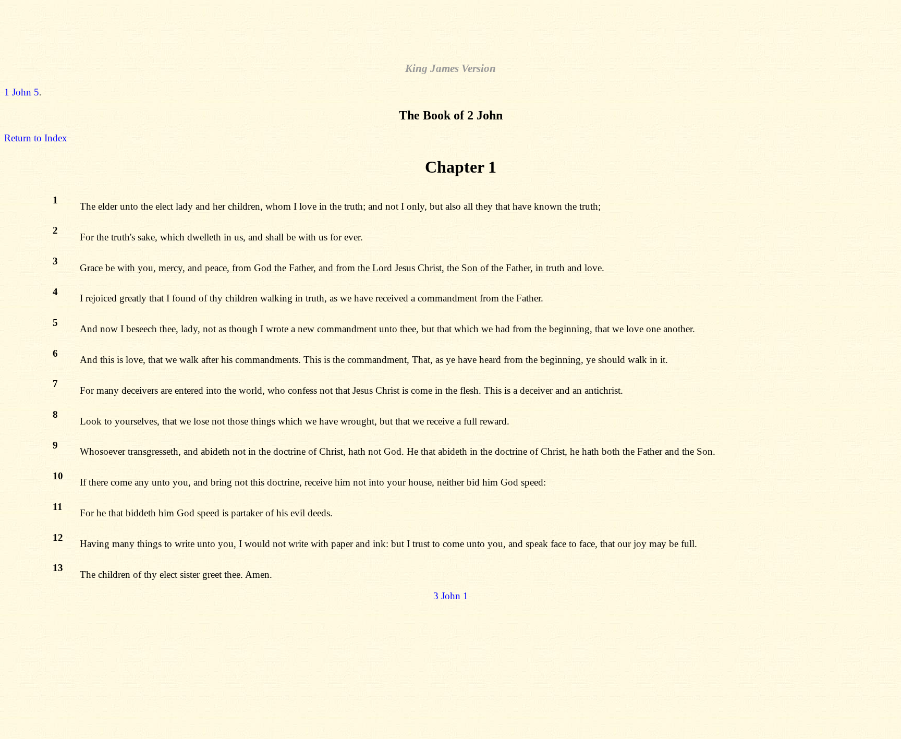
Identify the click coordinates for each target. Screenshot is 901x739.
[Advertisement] (450, 27)
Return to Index (35, 137)
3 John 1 (450, 595)
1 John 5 (21, 92)
